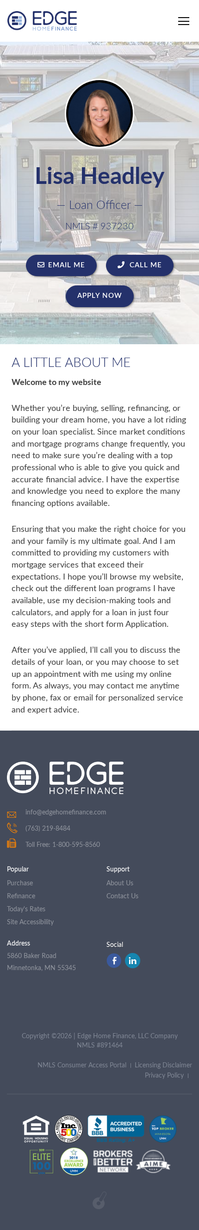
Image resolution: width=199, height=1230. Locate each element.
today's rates (26, 909)
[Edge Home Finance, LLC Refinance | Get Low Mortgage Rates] (65, 778)
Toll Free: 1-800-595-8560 (62, 845)
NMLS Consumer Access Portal (81, 1065)
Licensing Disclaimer (163, 1065)
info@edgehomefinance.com (65, 812)
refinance (21, 896)
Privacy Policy (164, 1075)
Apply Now (99, 295)
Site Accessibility (30, 922)
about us (119, 883)
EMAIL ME (66, 265)
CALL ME (144, 265)
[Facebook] (113, 966)
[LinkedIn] (132, 966)
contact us (122, 896)
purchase (20, 883)
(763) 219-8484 (47, 829)
